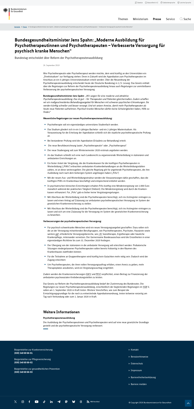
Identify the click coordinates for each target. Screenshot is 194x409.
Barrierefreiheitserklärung (143, 377)
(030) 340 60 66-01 (23, 353)
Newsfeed (94, 402)
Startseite (17, 27)
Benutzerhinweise (139, 356)
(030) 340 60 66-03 (23, 372)
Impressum (136, 370)
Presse (25, 27)
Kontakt (135, 349)
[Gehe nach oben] (188, 403)
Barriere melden (139, 384)
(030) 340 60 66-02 (23, 362)
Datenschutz (137, 363)
